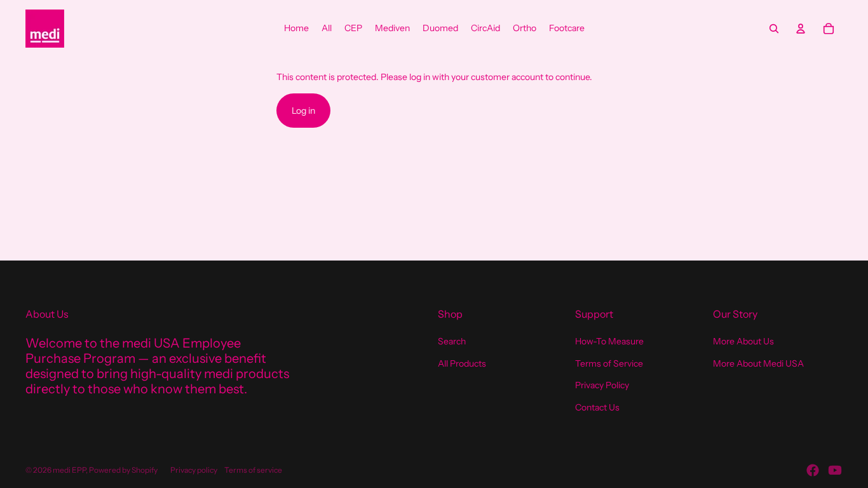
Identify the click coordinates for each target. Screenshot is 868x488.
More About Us (743, 341)
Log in (303, 110)
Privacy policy (193, 470)
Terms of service (253, 470)
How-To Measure (609, 341)
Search (452, 341)
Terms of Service (609, 363)
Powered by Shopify (123, 470)
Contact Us (597, 407)
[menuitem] (296, 29)
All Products (462, 363)
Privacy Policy (602, 385)
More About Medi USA (758, 363)
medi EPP (69, 470)
